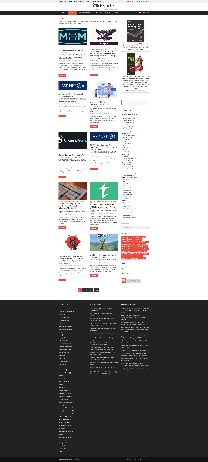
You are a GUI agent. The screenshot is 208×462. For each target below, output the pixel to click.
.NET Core (128, 237)
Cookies (75, 1)
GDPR (133, 244)
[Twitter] (126, 1)
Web (116, 13)
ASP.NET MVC (125, 241)
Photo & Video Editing (128, 158)
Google (144, 244)
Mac (123, 249)
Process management (128, 131)
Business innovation (63, 47)
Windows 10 (125, 258)
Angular (143, 237)
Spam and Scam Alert (128, 217)
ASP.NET (111, 47)
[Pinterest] (146, 1)
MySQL (124, 251)
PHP (124, 147)
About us (63, 13)
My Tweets (124, 96)
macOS (125, 185)
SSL (147, 253)
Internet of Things (127, 126)
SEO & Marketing (127, 211)
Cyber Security (127, 205)
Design (124, 154)
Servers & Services (110, 48)
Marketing (139, 249)
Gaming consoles (127, 166)
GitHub (138, 244)
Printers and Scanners (128, 173)
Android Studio (127, 137)
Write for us (81, 1)
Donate (94, 1)
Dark (70, 265)
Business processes (105, 100)
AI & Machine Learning (95, 47)
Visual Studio (129, 256)
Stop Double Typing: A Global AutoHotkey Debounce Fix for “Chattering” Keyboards (133, 317)
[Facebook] (135, 1)
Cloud (91, 48)
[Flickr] (149, 1)
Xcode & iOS (126, 152)
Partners (99, 1)
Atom (123, 271)
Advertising (88, 1)
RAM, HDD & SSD (127, 175)
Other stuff (125, 190)
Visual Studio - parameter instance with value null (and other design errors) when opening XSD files (134, 336)
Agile (124, 116)
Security (132, 253)
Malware (133, 249)
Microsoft (146, 249)
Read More (61, 75)
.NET (123, 237)
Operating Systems (84, 13)
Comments (126, 273)
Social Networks (127, 215)
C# (114, 47)
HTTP (123, 246)
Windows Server (134, 258)
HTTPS (128, 246)
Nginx (128, 251)
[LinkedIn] (137, 1)
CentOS (141, 241)
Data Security (101, 48)
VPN (135, 256)
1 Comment (76, 214)
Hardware (98, 13)
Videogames (110, 253)
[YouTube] (128, 1)
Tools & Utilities (76, 48)
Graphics (125, 156)
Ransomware (125, 253)
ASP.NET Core (137, 239)
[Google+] (130, 1)
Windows (125, 187)
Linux (124, 183)
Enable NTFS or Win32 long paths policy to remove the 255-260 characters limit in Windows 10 (135, 329)
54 (91, 290)
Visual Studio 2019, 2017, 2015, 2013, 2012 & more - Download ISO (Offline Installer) (135, 310)
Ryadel (71, 459)
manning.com (133, 90)
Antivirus (124, 239)
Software (108, 13)
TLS (123, 256)
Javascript (140, 246)
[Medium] (139, 1)
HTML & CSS (92, 201)
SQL (124, 149)
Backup (132, 241)
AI (133, 237)
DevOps (75, 47)
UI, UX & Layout (127, 160)
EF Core (146, 241)
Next (96, 290)
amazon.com (142, 90)
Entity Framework (126, 244)
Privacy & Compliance (128, 209)
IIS (132, 246)
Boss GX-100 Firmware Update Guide (136, 350)
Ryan (69, 60)
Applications (105, 47)
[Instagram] (144, 1)
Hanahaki (76, 459)
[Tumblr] (142, 1)
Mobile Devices (127, 169)
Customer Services (128, 122)
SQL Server (142, 253)
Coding (72, 13)
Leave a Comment (76, 60)
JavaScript (98, 201)
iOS (124, 181)
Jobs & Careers (127, 128)
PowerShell (138, 251)
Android (125, 179)
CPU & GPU (126, 164)
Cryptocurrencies (127, 120)
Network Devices (127, 171)
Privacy (70, 1)
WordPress (142, 258)
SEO (137, 253)
